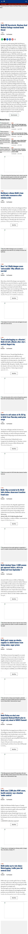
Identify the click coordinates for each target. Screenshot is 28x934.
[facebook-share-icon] (7, 40)
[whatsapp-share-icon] (2, 40)
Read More (14, 225)
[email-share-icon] (12, 40)
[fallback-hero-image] (5, 125)
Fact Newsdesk (9, 34)
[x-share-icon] (5, 40)
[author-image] (3, 34)
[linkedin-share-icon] (10, 40)
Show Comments (14, 115)
